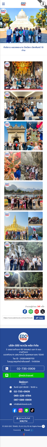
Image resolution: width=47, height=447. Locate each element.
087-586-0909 (23, 399)
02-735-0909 (22, 391)
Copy (40, 318)
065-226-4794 (22, 395)
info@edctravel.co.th (23, 404)
